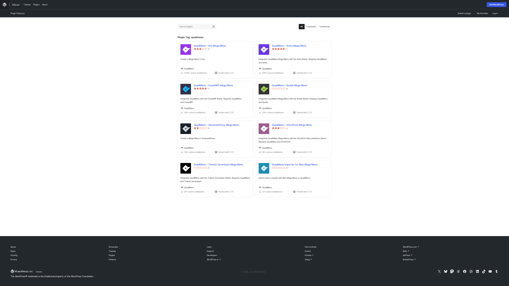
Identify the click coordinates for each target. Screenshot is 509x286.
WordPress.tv (214, 259)
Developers (212, 255)
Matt (406, 251)
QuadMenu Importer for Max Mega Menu (294, 164)
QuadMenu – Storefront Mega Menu (292, 125)
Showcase (113, 247)
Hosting (14, 255)
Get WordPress (496, 4)
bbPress (408, 255)
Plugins (112, 255)
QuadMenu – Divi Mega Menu (210, 45)
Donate (309, 255)
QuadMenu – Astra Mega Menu (289, 45)
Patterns (112, 259)
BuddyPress (409, 259)
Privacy (14, 259)
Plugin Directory (18, 13)
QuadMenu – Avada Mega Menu (289, 85)
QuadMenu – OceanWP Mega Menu (213, 85)
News (13, 251)
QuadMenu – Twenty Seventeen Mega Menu (218, 164)
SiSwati (39, 272)
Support (210, 251)
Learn (209, 247)
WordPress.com (411, 247)
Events (308, 251)
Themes (112, 251)
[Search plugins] (213, 26)
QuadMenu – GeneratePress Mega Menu (216, 125)
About (13, 247)
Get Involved (310, 247)
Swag (308, 259)
